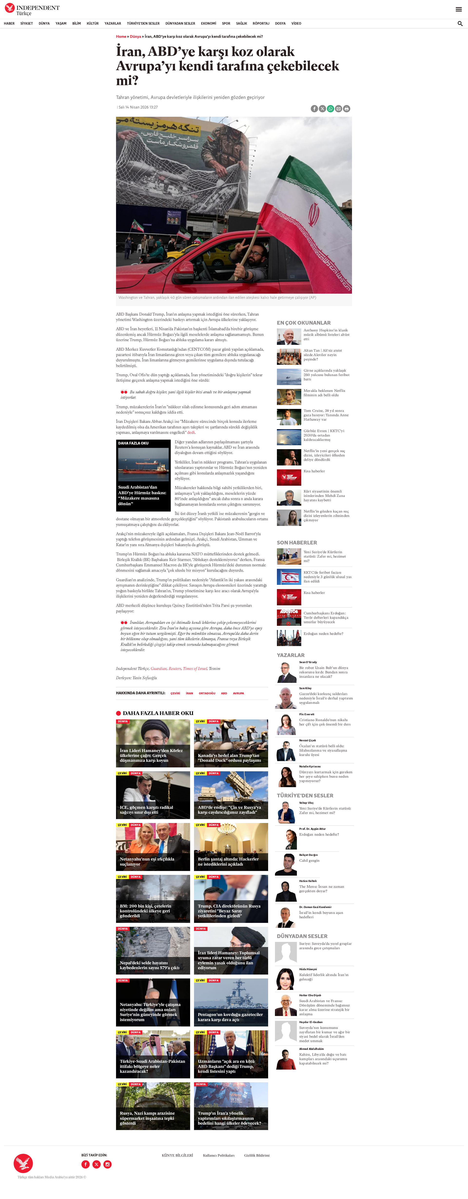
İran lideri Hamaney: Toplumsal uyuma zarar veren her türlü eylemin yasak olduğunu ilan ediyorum (229, 960)
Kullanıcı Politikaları (218, 1156)
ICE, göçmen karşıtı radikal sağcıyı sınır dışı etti (146, 810)
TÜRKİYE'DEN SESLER (143, 23)
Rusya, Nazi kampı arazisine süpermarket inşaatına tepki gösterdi (147, 1119)
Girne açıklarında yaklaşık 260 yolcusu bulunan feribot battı (327, 375)
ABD (224, 693)
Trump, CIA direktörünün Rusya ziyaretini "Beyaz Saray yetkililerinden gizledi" (229, 911)
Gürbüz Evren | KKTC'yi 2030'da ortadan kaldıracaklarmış (324, 435)
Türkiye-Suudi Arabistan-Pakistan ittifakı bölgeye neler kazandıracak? (152, 1067)
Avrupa (238, 693)
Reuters (175, 669)
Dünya (44, 23)
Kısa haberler (314, 471)
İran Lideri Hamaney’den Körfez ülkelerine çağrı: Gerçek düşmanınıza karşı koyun (151, 756)
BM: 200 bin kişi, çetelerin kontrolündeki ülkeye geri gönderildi (145, 911)
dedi (191, 433)
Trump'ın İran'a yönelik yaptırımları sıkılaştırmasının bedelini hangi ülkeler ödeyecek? (229, 1119)
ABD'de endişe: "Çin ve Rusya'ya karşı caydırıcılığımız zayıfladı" (229, 810)
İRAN (189, 693)
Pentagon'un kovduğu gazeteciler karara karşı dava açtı (230, 1017)
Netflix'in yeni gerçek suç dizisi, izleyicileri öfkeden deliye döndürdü (324, 455)
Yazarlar (113, 23)
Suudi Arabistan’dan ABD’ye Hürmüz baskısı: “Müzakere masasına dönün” (142, 495)
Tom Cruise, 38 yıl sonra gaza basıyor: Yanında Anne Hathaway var (326, 415)
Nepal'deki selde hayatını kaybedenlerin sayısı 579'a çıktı (149, 965)
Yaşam (61, 23)
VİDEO (296, 23)
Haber (9, 23)
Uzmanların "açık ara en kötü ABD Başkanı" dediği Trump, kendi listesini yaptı (226, 1067)
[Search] (460, 23)
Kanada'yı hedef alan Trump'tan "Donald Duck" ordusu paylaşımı (229, 758)
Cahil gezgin (309, 861)
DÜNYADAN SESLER (180, 23)
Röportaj (261, 23)
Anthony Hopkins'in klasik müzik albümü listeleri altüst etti (327, 335)
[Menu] (458, 9)
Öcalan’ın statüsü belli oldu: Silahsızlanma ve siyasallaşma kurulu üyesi (323, 751)
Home (121, 37)
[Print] (346, 108)
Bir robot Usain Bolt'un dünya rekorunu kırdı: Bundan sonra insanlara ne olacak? (323, 672)
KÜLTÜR (93, 23)
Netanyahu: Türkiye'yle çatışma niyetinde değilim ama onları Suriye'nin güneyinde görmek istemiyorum (150, 1012)
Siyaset (26, 23)
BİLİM (76, 23)
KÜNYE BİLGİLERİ (177, 1156)
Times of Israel (195, 669)
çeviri (175, 693)
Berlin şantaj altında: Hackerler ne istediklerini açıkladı (228, 861)
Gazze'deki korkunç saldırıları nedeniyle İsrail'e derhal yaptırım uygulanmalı (326, 698)
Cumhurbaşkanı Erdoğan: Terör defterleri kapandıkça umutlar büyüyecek (326, 618)
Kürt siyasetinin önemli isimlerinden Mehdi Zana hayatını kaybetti (324, 496)
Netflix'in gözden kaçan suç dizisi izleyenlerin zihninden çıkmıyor (327, 516)
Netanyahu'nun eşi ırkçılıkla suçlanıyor (147, 861)
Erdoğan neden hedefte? (323, 634)
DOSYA (280, 23)
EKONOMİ (208, 23)
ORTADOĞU (207, 693)
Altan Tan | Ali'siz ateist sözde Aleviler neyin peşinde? (323, 355)
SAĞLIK (241, 23)
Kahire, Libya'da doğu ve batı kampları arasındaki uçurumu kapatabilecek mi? (323, 1059)
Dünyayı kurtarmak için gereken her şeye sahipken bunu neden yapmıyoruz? (326, 777)
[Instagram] (107, 1164)
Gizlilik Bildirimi (257, 1156)
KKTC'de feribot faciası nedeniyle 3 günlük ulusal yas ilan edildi (327, 577)
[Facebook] (85, 1164)
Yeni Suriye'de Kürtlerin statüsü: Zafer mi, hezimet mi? (325, 557)
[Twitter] (96, 1164)
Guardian (159, 669)
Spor (226, 23)
